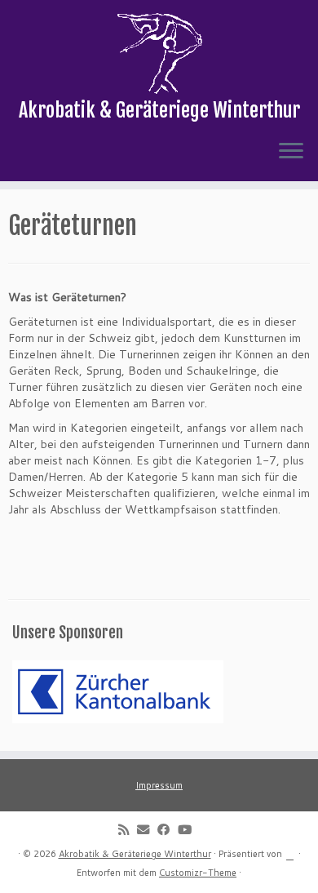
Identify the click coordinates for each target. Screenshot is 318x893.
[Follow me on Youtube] (189, 829)
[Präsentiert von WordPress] (290, 852)
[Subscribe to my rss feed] (127, 829)
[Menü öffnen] (291, 152)
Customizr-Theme (197, 872)
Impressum (159, 785)
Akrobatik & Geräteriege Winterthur (135, 853)
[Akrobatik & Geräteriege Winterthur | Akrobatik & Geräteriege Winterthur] (159, 53)
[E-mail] (147, 829)
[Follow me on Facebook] (167, 829)
